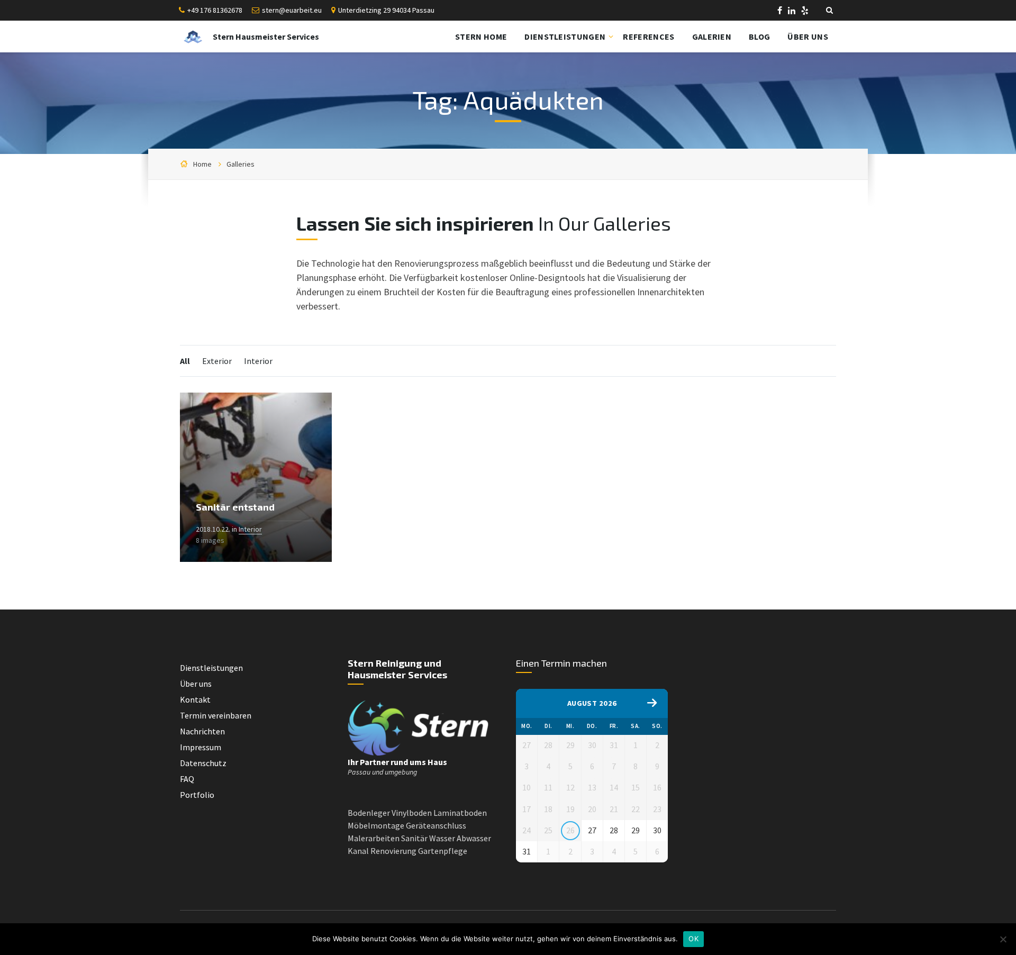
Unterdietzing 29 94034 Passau (386, 10)
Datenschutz (203, 763)
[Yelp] (805, 11)
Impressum (200, 747)
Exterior (217, 361)
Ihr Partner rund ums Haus (397, 762)
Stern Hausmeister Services (266, 36)
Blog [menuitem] (759, 36)
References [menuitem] (648, 36)
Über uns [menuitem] (807, 36)
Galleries (240, 164)
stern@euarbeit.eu (292, 10)
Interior (258, 361)
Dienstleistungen (211, 667)
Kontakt (195, 699)
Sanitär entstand (235, 507)
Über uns (196, 683)
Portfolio (197, 794)
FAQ (187, 779)
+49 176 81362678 (214, 10)
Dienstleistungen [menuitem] (564, 36)
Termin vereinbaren (215, 715)
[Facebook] (780, 11)
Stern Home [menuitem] (481, 36)
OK (693, 938)
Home (202, 164)
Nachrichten (202, 731)
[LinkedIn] (792, 11)
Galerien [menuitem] (712, 36)
